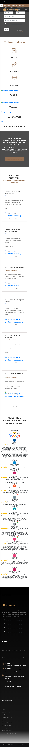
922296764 (8, 675)
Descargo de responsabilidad (9, 733)
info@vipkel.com (5, 1)
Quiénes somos (6, 712)
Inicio (3, 709)
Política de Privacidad (7, 722)
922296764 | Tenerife (21, 5)
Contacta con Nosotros (14, 159)
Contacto (4, 720)
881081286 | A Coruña (7, 5)
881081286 (8, 663)
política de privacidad (16, 24)
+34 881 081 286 (19, 31)
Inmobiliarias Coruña (7, 717)
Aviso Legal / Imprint (7, 730)
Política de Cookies (6, 725)
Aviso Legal (5, 728)
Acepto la (14, 24)
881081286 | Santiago (14, 5)
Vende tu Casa (5, 714)
